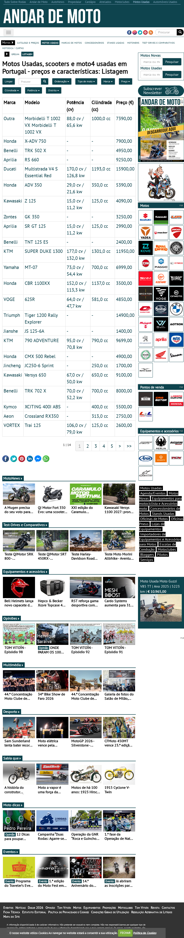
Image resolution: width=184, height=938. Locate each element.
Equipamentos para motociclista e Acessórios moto (160, 503)
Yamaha (11, 267)
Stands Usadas (163, 513)
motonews (133, 43)
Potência (32, 90)
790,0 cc (100, 340)
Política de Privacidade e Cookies (68, 912)
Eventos (9, 851)
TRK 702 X (35, 391)
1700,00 (124, 365)
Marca (107, 81)
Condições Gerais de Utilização (110, 912)
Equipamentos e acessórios (24, 571)
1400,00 (124, 331)
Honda (10, 141)
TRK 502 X (35, 150)
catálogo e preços (28, 43)
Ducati (10, 169)
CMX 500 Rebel (40, 356)
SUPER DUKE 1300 (44, 251)
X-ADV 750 (35, 141)
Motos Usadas (151, 488)
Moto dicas (11, 805)
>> (129, 446)
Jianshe (11, 331)
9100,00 (124, 375)
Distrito (52, 90)
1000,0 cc (101, 118)
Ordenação (61, 81)
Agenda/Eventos (153, 493)
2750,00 (124, 416)
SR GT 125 (35, 226)
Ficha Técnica (11, 912)
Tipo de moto (85, 81)
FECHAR (125, 933)
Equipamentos (91, 908)
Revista (155, 908)
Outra (9, 118)
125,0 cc (100, 201)
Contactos (168, 908)
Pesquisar (172, 62)
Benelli (11, 150)
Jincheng (12, 365)
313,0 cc (100, 416)
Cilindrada (11, 90)
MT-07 (31, 267)
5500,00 (124, 406)
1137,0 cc (101, 283)
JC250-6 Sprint (39, 365)
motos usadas (50, 43)
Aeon (9, 416)
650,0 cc (100, 375)
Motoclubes (167, 549)
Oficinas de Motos (154, 518)
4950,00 (124, 150)
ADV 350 (33, 185)
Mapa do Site (11, 917)
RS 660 (32, 159)
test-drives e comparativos (158, 43)
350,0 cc (100, 185)
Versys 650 (35, 375)
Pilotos (162, 554)
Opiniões (10, 618)
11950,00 (125, 251)
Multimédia (12, 665)
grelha (15, 54)
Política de (144, 933)
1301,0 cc (101, 251)
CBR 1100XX (37, 283)
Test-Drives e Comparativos (24, 524)
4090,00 (124, 201)
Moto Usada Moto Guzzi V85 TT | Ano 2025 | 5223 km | (160, 586)
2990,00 (124, 226)
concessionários (94, 43)
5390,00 (124, 185)
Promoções (109, 908)
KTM (8, 251)
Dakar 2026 (35, 908)
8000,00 (124, 391)
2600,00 (124, 425)
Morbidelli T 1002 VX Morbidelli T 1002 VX (42, 125)
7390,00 (124, 118)
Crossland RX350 (42, 416)
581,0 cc (100, 299)
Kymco (10, 406)
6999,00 (124, 267)
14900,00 (125, 315)
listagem (27, 54)
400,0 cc (100, 406)
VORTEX (12, 425)
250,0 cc (100, 365)
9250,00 (124, 159)
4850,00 (124, 299)
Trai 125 (33, 425)
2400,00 (124, 242)
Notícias (20, 908)
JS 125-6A (34, 331)
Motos (77, 908)
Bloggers (147, 554)
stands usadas (115, 43)
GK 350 (32, 216)
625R (30, 299)
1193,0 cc (101, 169)
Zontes (10, 216)
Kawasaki (13, 201)
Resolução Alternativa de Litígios (151, 912)
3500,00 (124, 283)
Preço (124, 81)
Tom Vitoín (64, 908)
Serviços (146, 559)
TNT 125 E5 (36, 242)
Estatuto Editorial (34, 912)
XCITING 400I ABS (43, 406)
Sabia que (11, 758)
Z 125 (30, 201)
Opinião (50, 908)
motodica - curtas (13, 48)
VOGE (9, 299)
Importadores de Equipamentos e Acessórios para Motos (160, 539)
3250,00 (124, 216)
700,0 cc (100, 267)
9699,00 (124, 340)
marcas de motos (71, 43)
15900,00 (125, 169)
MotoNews (11, 478)
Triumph (12, 315)
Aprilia (10, 159)
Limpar (9, 81)
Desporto (10, 711)
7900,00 (124, 141)
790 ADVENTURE (42, 340)
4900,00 (124, 356)
